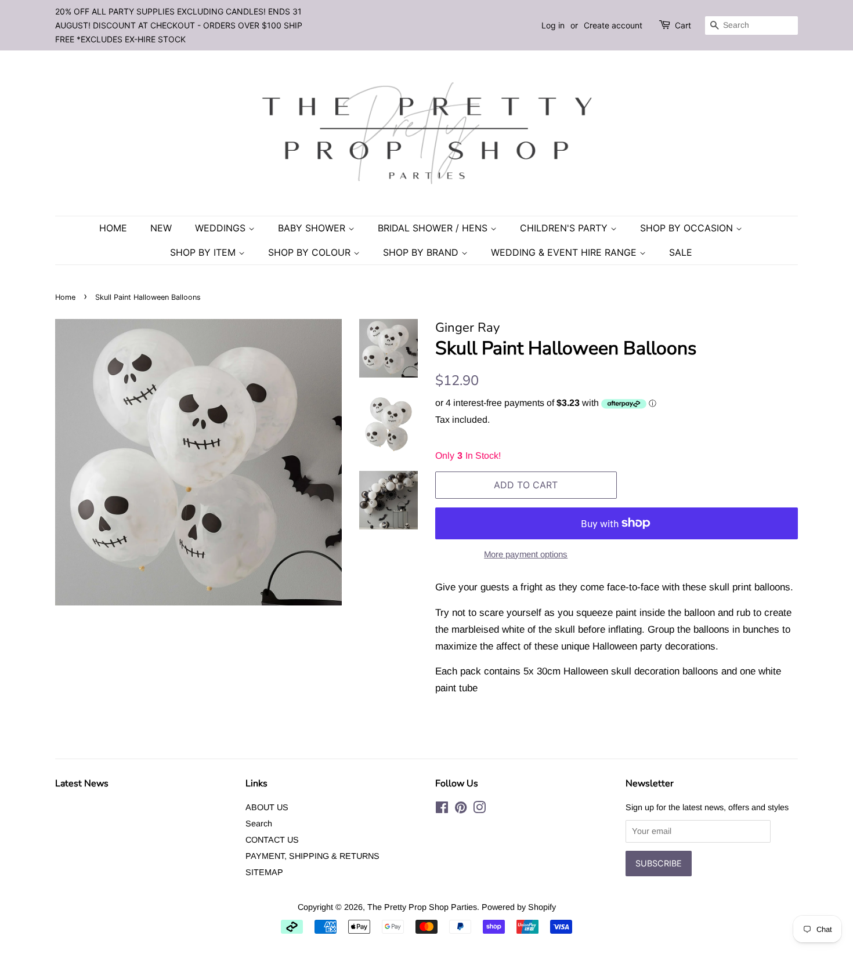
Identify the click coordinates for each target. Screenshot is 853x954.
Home (113, 228)
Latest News (82, 783)
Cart (683, 25)
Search (258, 823)
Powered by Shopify (519, 907)
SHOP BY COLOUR (310, 252)
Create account (613, 25)
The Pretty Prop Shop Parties (422, 907)
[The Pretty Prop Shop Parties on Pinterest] (460, 809)
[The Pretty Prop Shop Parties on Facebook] (442, 809)
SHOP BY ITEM (204, 252)
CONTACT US (272, 839)
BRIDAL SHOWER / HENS (434, 228)
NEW (161, 228)
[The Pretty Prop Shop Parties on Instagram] (479, 809)
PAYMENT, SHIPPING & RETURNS (312, 856)
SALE (680, 252)
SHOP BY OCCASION (688, 228)
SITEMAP (264, 872)
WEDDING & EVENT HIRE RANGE (565, 252)
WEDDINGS (221, 228)
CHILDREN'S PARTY (565, 228)
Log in (553, 25)
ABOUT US (266, 807)
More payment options (526, 554)
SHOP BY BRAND (422, 252)
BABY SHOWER (313, 228)
